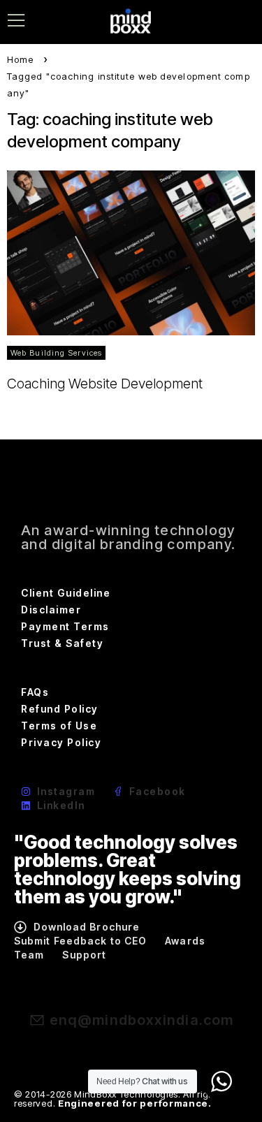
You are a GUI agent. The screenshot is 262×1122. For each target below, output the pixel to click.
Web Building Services (56, 353)
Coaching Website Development (105, 383)
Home (20, 59)
